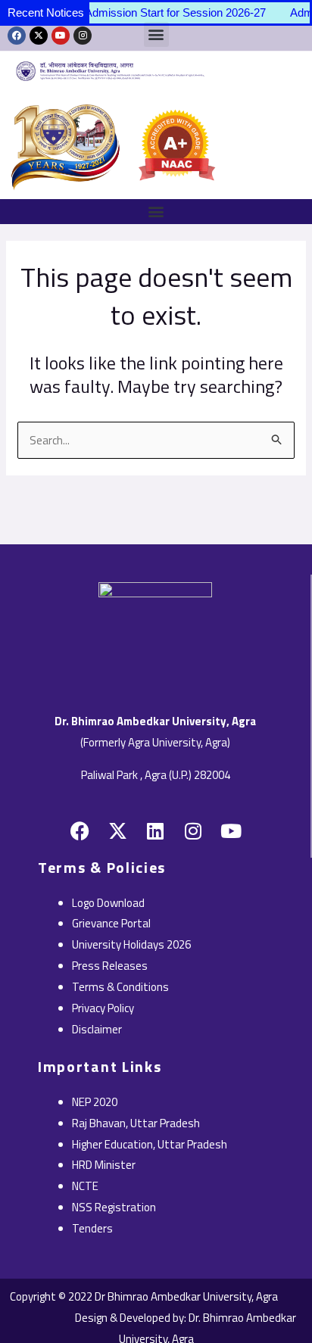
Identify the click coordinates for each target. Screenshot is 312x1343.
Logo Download (108, 902)
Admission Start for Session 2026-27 (168, 12)
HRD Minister (104, 1164)
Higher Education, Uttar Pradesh (149, 1144)
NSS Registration (114, 1207)
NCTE (85, 1186)
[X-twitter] (39, 35)
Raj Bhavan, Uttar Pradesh (136, 1123)
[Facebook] (17, 35)
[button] (156, 211)
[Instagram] (82, 35)
